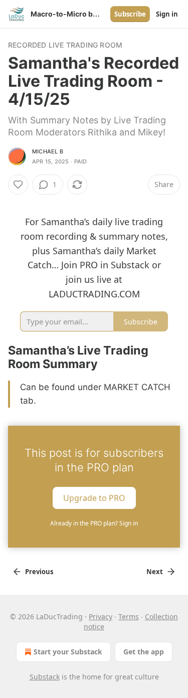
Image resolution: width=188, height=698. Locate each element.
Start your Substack (68, 651)
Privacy (100, 616)
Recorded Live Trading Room (65, 45)
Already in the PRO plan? (94, 523)
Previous (39, 571)
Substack (45, 676)
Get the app (143, 651)
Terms (128, 616)
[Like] (18, 184)
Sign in (167, 14)
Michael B (47, 151)
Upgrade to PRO (94, 497)
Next (154, 571)
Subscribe (130, 14)
